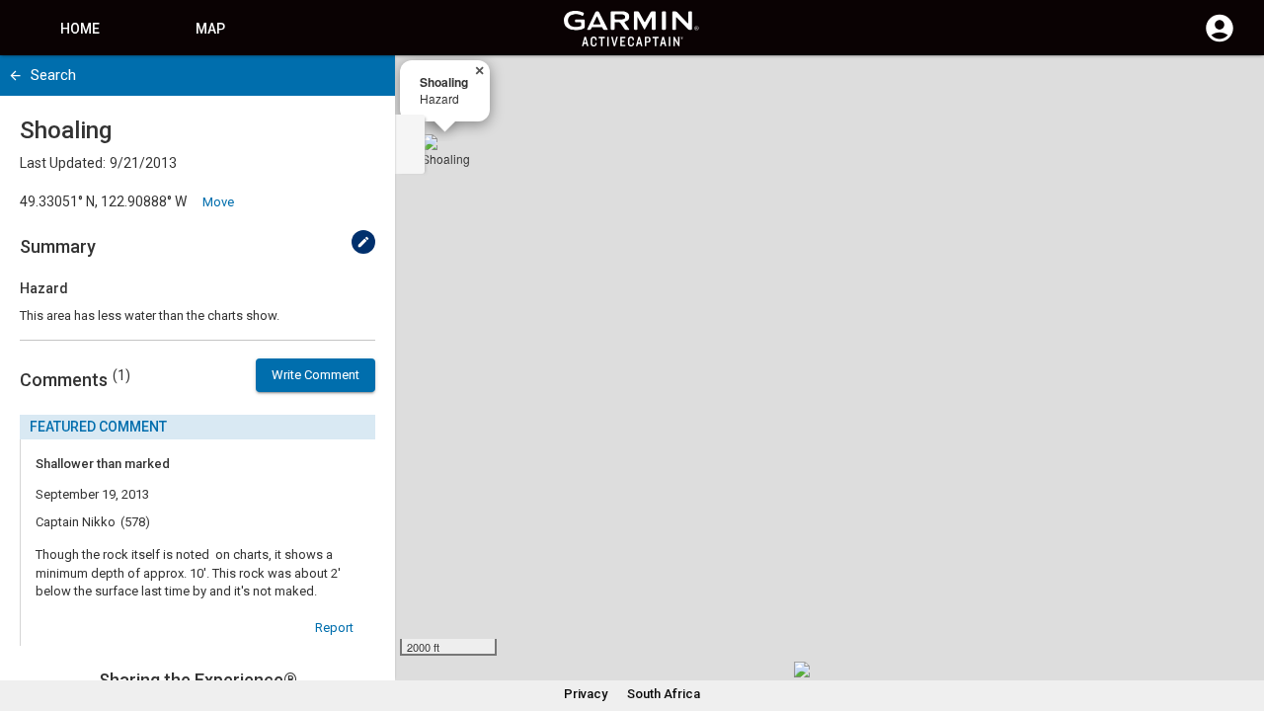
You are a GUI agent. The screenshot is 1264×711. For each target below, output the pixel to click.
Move (218, 202)
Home (80, 29)
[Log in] (1219, 39)
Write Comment (315, 374)
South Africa (663, 693)
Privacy (585, 693)
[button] (1239, 621)
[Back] (15, 75)
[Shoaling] (445, 158)
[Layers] (1230, 89)
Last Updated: (63, 163)
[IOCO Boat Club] (810, 677)
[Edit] (363, 242)
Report (334, 627)
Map (210, 29)
